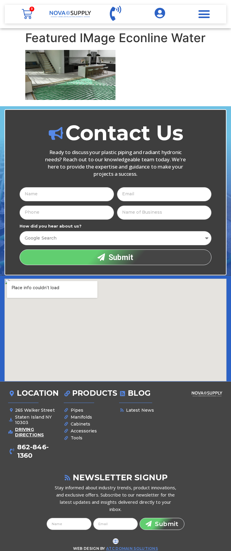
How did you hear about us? (51, 226)
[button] (204, 14)
